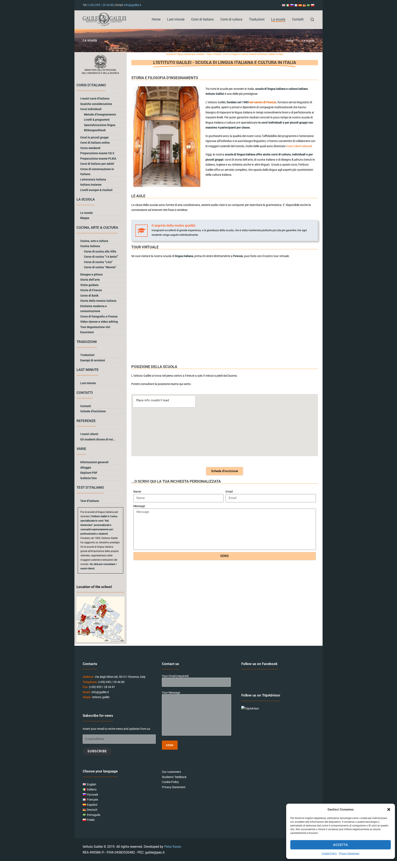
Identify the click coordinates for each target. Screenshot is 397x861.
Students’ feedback (174, 777)
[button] (389, 809)
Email (229, 491)
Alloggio (85, 467)
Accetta (340, 845)
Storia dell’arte (90, 279)
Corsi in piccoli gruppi (94, 137)
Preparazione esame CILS (97, 153)
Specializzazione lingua (99, 125)
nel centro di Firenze (262, 102)
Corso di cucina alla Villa (100, 251)
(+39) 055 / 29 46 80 (100, 5)
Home (156, 19)
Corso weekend (90, 148)
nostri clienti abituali (299, 146)
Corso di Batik (89, 295)
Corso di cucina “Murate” (100, 267)
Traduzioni (256, 19)
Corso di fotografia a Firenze (99, 316)
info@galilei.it (132, 5)
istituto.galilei (100, 697)
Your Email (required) (175, 676)
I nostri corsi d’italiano (94, 98)
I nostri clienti (89, 434)
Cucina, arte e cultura (94, 241)
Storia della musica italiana (98, 300)
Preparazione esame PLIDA (98, 158)
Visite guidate (89, 285)
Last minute (175, 19)
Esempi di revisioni (92, 360)
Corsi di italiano (202, 19)
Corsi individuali (91, 109)
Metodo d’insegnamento (100, 114)
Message (139, 506)
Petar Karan (172, 847)
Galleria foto (88, 478)
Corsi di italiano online (95, 142)
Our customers (171, 772)
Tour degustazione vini (95, 327)
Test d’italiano (89, 501)
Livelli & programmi (97, 119)
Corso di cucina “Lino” (98, 262)
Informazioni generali (94, 462)
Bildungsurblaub (95, 130)
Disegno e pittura (91, 274)
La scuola (278, 19)
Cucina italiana (90, 246)
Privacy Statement (349, 853)
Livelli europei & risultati (96, 190)
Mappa (84, 218)
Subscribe (97, 751)
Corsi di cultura (231, 19)
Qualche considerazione (96, 104)
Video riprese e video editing (99, 321)
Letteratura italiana (93, 179)
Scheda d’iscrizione (93, 411)
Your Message (171, 692)
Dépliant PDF (88, 472)
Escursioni (87, 332)
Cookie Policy (329, 853)
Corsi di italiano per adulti (97, 163)
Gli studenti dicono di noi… (97, 439)
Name (137, 491)
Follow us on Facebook (259, 664)
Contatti (298, 19)
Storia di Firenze (91, 290)
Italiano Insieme (91, 184)
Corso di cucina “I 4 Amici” (101, 256)
